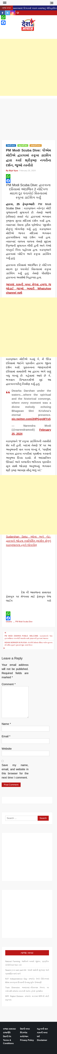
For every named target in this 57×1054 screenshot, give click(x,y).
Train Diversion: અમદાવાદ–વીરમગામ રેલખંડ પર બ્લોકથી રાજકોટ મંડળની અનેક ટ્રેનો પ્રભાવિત (27, 989)
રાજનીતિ (7, 1032)
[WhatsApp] (28, 176)
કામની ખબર (42, 1032)
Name (6, 723)
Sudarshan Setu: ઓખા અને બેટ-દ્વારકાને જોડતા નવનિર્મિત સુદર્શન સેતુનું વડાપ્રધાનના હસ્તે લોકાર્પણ (28, 540)
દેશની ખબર (11, 145)
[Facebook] (28, 181)
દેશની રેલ (7, 1036)
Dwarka (9, 622)
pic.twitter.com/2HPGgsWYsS (31, 418)
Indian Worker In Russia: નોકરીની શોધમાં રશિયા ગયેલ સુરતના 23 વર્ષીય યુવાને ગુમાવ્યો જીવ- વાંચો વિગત (28, 644)
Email (6, 736)
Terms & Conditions (8, 1041)
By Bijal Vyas (12, 170)
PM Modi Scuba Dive (23, 622)
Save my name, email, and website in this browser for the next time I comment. (15, 771)
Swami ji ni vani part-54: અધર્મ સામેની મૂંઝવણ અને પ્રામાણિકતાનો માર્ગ (27, 972)
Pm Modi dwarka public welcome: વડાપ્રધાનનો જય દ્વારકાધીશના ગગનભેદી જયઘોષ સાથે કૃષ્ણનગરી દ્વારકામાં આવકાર (28, 637)
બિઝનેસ (23, 1032)
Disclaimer (42, 1040)
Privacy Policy (27, 1040)
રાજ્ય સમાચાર (9, 1029)
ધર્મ (38, 1036)
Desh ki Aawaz (28, 34)
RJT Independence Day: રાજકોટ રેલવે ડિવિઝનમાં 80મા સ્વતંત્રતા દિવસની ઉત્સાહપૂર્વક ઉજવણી (27, 980)
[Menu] (4, 3)
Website (7, 748)
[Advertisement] (28, 67)
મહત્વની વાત (23, 145)
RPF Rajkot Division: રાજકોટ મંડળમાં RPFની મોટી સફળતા (27, 998)
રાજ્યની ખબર (36, 145)
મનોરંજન (24, 1036)
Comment (9, 684)
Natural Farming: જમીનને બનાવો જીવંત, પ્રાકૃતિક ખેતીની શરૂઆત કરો (27, 963)
